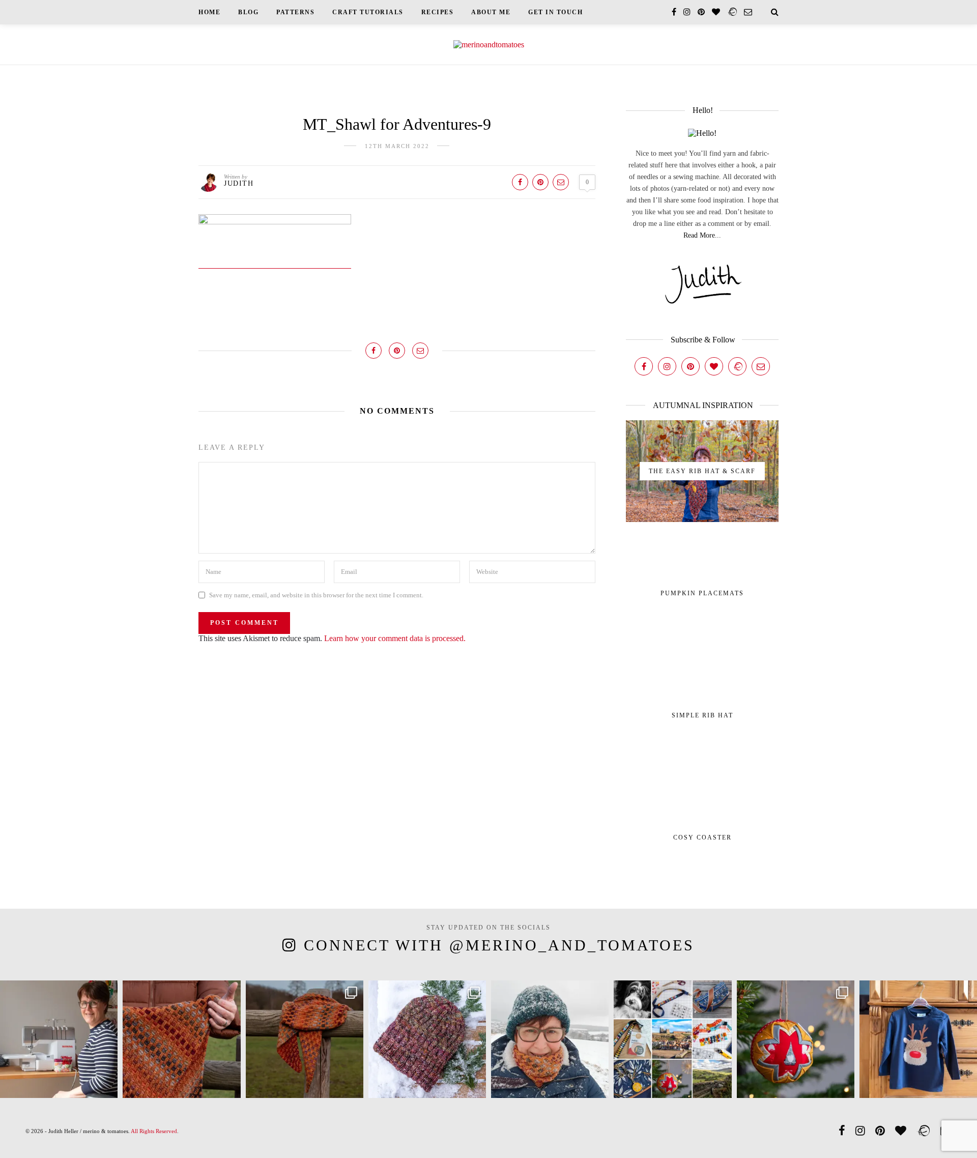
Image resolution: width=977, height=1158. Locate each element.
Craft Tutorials (368, 12)
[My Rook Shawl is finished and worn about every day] (304, 1039)
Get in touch (555, 12)
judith (238, 183)
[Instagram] (667, 366)
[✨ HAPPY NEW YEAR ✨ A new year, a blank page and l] (550, 1039)
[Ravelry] (737, 366)
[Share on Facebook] (520, 182)
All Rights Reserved (154, 1131)
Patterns (295, 12)
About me (490, 12)
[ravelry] (732, 12)
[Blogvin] (714, 366)
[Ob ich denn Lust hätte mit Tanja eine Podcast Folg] (59, 1039)
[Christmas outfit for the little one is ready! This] (918, 1039)
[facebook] (674, 12)
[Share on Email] (561, 182)
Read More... (702, 235)
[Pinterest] (690, 366)
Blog (248, 12)
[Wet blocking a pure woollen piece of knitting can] (181, 1039)
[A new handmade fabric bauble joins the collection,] (795, 1039)
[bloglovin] (716, 12)
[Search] (775, 12)
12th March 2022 (397, 146)
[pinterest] (701, 12)
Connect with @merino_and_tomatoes (499, 945)
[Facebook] (644, 366)
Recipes (437, 12)
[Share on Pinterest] (540, 182)
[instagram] (687, 12)
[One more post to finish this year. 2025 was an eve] (672, 1039)
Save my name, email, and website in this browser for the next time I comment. (316, 595)
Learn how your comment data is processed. (395, 638)
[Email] (761, 366)
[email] (748, 12)
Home (209, 12)
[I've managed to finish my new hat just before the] (427, 1039)
